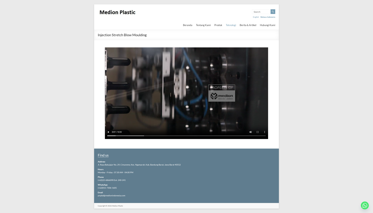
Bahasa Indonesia (268, 17)
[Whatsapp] (365, 205)
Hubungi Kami (267, 25)
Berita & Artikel (248, 25)
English (256, 17)
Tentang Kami (203, 25)
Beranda (187, 25)
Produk (218, 25)
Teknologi (231, 25)
